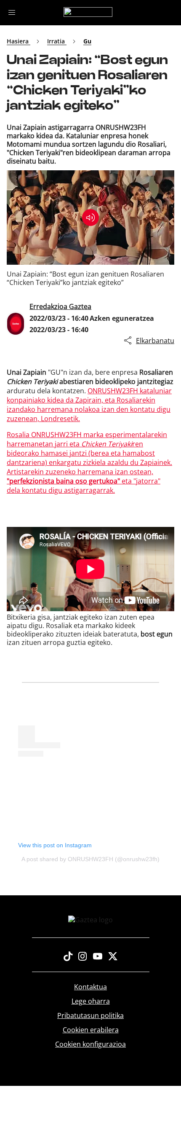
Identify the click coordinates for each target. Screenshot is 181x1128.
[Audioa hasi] (90, 217)
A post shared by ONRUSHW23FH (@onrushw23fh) (90, 859)
